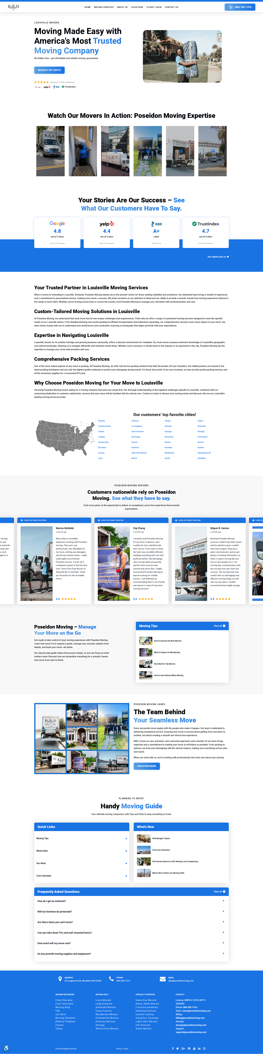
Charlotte (202, 426)
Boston (168, 442)
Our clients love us (217, 256)
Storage (100, 1025)
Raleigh (201, 431)
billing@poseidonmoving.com (190, 1018)
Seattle (201, 447)
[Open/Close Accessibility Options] (6, 1047)
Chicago (168, 431)
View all (218, 626)
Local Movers (103, 1000)
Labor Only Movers (147, 1021)
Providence (203, 437)
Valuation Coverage (147, 1018)
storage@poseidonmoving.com (191, 1025)
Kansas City (103, 442)
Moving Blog (62, 1007)
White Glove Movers (107, 1028)
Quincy (101, 453)
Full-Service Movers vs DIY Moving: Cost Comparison (175, 861)
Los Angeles (137, 426)
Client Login (154, 7)
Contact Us (171, 7)
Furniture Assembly (147, 1007)
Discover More (147, 766)
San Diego (136, 437)
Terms (59, 1028)
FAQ (57, 1011)
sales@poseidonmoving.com (196, 1011)
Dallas (200, 421)
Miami (134, 458)
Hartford (135, 447)
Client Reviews (63, 1000)
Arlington (202, 458)
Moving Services (104, 7)
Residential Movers (107, 1014)
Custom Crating (145, 1014)
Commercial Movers (107, 1018)
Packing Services (106, 1021)
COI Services (143, 1025)
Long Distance (104, 1004)
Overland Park (104, 426)
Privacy (119, 1049)
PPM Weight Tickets (161, 838)
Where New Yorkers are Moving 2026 (168, 873)
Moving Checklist (65, 1018)
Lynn (100, 458)
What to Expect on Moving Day (167, 652)
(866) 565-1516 (243, 7)
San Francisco (138, 431)
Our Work (41, 863)
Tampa (168, 421)
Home (88, 7)
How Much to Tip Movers (164, 664)
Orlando (168, 426)
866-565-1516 (123, 981)
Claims (59, 1025)
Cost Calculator (43, 875)
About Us (122, 7)
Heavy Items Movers (147, 1004)
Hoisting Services (146, 1011)
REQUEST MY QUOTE (49, 70)
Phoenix (135, 421)
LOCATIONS (137, 7)
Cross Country (104, 1011)
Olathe (101, 431)
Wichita (101, 421)
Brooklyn (168, 447)
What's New (42, 851)
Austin (167, 458)
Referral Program (65, 1021)
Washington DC (204, 453)
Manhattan (169, 453)
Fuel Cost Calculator (161, 850)
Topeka (101, 437)
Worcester (169, 437)
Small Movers (143, 1028)
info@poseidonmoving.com (181, 981)
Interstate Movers (106, 1007)
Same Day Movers (146, 1000)
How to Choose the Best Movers (167, 641)
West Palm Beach (139, 453)
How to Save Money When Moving (168, 675)
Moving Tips (42, 838)
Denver (135, 442)
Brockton (102, 447)
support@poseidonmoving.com (191, 1032)
